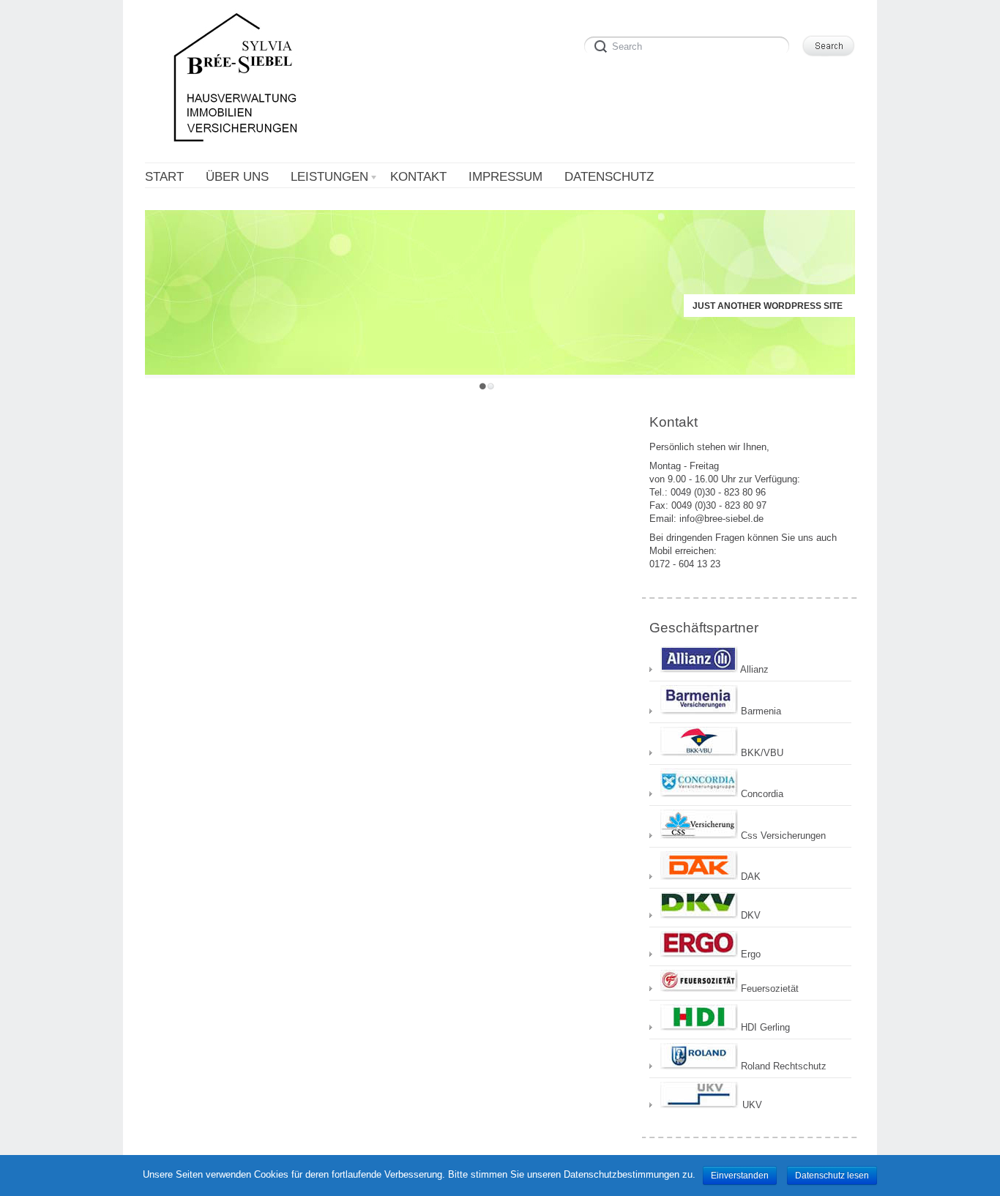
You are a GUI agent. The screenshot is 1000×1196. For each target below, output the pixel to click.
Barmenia (759, 711)
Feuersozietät (768, 988)
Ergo (749, 954)
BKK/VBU (760, 752)
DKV (749, 915)
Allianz (753, 669)
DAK (749, 876)
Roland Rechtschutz (782, 1066)
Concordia (760, 793)
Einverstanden (740, 1175)
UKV (750, 1104)
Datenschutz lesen (832, 1175)
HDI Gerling (764, 1027)
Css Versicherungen (782, 835)
